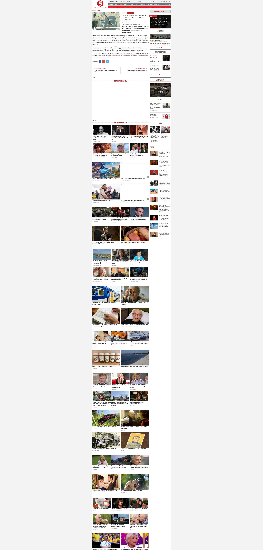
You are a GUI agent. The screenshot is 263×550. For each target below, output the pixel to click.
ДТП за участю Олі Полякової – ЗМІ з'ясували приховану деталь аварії (164, 217)
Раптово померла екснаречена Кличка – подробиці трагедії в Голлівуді (164, 234)
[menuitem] (111, 4)
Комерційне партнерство (153, 115)
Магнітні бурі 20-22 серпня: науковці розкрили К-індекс (163, 225)
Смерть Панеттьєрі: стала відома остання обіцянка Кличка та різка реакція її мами (164, 199)
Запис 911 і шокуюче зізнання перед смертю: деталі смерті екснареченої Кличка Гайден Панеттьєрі (165, 153)
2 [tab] (159, 47)
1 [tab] (156, 47)
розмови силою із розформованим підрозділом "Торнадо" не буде (129, 55)
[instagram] (148, 1)
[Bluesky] (164, 1)
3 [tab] (161, 47)
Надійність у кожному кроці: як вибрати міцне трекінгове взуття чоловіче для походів (155, 106)
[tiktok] (151, 1)
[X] (159, 1)
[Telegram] (153, 1)
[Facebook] (146, 1)
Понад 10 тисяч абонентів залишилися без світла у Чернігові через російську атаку (160, 45)
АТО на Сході (131, 13)
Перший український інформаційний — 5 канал (100, 4)
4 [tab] (163, 47)
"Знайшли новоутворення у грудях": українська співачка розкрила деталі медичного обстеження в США (163, 174)
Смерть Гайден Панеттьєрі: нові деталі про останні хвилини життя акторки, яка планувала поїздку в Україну (164, 208)
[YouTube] (166, 1)
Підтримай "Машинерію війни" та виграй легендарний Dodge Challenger (155, 59)
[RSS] (169, 1)
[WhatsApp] (156, 1)
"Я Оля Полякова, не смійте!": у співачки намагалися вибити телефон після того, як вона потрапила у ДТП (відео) (164, 163)
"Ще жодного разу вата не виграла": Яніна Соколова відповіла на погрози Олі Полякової (164, 182)
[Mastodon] (161, 1)
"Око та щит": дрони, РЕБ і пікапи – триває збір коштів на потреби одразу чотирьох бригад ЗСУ (156, 69)
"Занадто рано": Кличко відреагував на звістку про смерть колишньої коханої (164, 191)
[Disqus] (120, 102)
